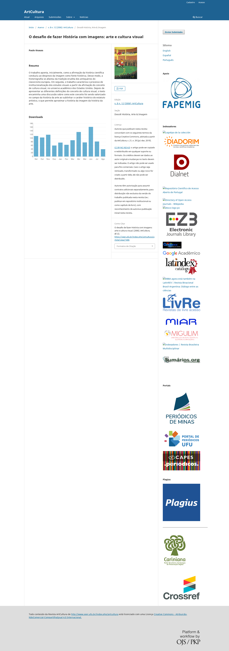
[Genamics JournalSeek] (172, 248)
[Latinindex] (181, 274)
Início (31, 27)
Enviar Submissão (174, 32)
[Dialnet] (181, 148)
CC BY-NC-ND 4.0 (122, 147)
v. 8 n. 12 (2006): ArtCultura (60, 27)
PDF (121, 88)
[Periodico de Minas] (181, 426)
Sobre (69, 17)
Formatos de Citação (126, 246)
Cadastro (190, 2)
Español (167, 55)
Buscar (199, 17)
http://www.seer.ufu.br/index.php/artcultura (94, 614)
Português (168, 60)
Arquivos (39, 17)
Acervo (41, 27)
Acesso (201, 2)
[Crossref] (181, 599)
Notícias (84, 17)
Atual (27, 17)
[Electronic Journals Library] (181, 238)
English (167, 50)
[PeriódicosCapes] (181, 469)
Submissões (55, 17)
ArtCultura (34, 11)
